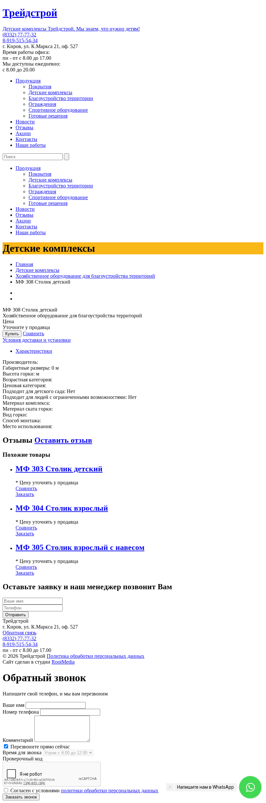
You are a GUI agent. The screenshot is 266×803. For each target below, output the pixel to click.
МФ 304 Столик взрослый (62, 508)
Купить (12, 333)
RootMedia (63, 662)
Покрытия (40, 86)
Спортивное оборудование (58, 110)
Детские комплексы (50, 92)
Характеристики (34, 351)
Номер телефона (21, 712)
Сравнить (33, 333)
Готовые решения (48, 116)
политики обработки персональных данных (109, 790)
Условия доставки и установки (37, 340)
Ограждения (42, 104)
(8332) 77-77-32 (19, 34)
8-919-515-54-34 (20, 40)
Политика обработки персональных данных (95, 656)
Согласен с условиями (83, 790)
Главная (24, 264)
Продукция (28, 80)
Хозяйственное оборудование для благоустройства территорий (85, 276)
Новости (25, 121)
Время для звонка (22, 752)
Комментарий (18, 740)
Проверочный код (22, 758)
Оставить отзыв (63, 440)
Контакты (26, 139)
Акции (23, 133)
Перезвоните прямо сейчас (39, 746)
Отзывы (24, 127)
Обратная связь (19, 632)
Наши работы (31, 145)
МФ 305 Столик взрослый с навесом (80, 547)
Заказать (25, 494)
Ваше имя (13, 705)
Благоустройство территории (61, 98)
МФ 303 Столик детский (59, 469)
